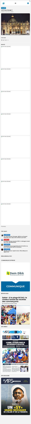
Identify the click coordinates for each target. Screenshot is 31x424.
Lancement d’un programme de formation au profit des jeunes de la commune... (16, 246)
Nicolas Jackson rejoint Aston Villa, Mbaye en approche (16, 251)
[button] (30, 1)
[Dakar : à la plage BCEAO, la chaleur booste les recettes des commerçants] (15, 315)
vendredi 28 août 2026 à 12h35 (10, 303)
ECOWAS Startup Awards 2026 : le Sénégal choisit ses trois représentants (17, 242)
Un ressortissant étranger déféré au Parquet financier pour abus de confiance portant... (15, 237)
